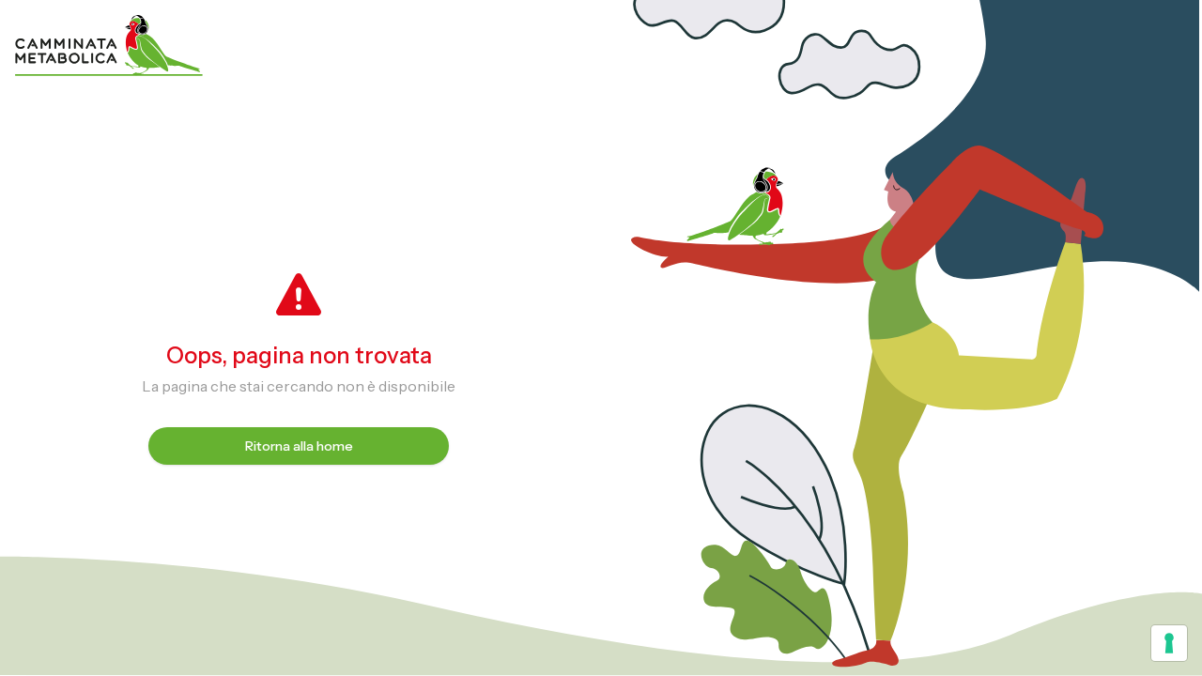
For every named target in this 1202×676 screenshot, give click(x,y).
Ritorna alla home (299, 446)
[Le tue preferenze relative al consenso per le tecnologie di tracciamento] (1169, 643)
